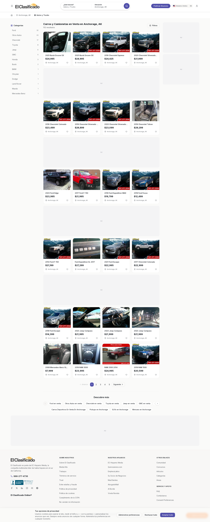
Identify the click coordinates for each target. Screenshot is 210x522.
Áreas (159, 480)
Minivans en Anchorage (141, 410)
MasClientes (113, 480)
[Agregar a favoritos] (67, 62)
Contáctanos (162, 496)
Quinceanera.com (115, 467)
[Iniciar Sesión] (196, 6)
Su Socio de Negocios (117, 476)
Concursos (161, 467)
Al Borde (111, 489)
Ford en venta (55, 403)
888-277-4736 (21, 476)
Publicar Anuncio (161, 6)
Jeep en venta (129, 403)
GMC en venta (144, 403)
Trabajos (62, 471)
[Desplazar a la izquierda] (45, 403)
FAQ (158, 491)
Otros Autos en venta (73, 403)
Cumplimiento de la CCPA (69, 498)
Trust (61, 480)
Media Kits (63, 467)
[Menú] (11, 6)
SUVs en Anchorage (120, 410)
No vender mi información (69, 502)
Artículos (160, 471)
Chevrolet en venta (93, 403)
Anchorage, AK (25, 15)
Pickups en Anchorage (99, 410)
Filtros (154, 25)
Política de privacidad (68, 489)
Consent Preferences (165, 500)
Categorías (161, 476)
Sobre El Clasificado (67, 463)
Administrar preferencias (129, 515)
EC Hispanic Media (115, 463)
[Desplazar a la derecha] (157, 403)
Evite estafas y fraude (68, 484)
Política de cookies (67, 493)
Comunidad (161, 463)
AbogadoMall (113, 484)
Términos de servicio (67, 476)
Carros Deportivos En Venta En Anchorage (69, 410)
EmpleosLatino (113, 471)
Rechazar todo (151, 515)
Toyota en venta (112, 403)
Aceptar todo (167, 515)
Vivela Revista (113, 493)
